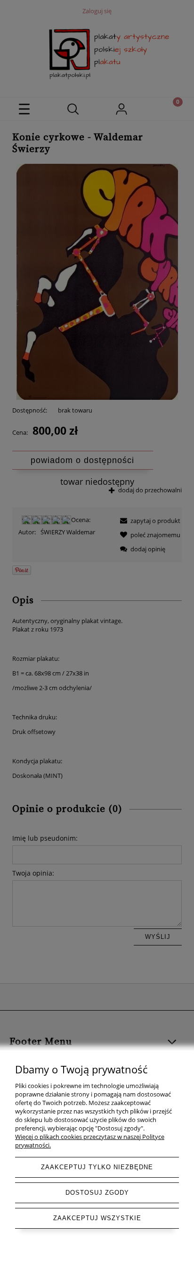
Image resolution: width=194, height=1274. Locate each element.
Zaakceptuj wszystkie (97, 1218)
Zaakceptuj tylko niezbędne (97, 1167)
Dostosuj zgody (97, 1192)
